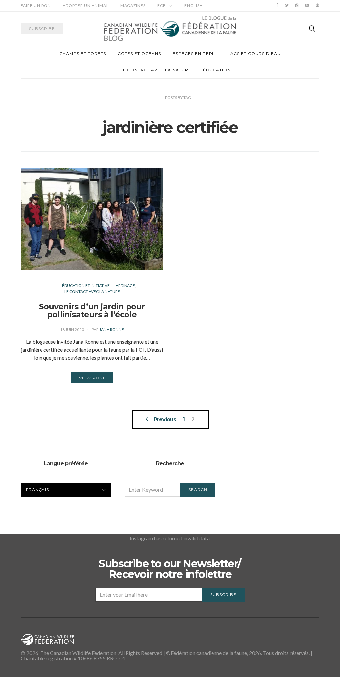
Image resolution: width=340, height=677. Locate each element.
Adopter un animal (86, 5)
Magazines (133, 5)
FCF (161, 5)
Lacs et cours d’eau (254, 53)
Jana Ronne (111, 329)
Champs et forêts (82, 53)
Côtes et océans (139, 53)
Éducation (217, 70)
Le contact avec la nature (155, 70)
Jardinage (124, 285)
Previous (165, 419)
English (193, 5)
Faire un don (36, 5)
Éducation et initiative (86, 285)
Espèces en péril (194, 53)
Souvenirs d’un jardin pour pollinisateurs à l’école (92, 310)
